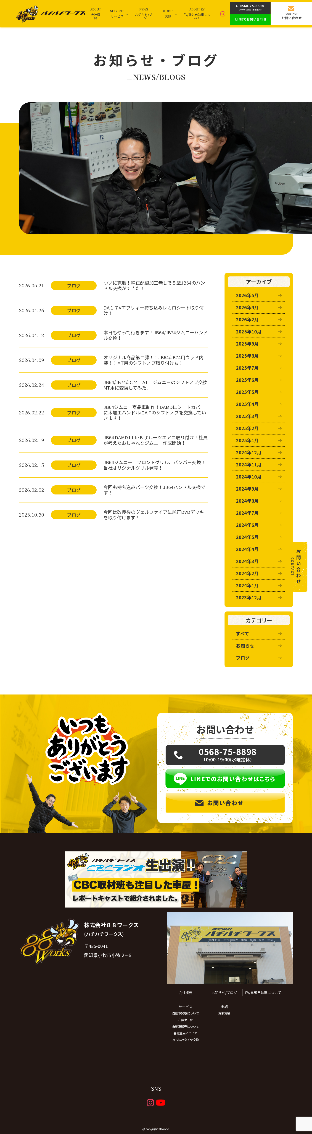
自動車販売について (185, 1026)
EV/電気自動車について (263, 992)
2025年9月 (247, 343)
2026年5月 (247, 295)
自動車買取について (185, 1013)
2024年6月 (247, 525)
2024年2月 (247, 573)
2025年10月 (249, 331)
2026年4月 (247, 307)
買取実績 (224, 1013)
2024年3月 (247, 561)
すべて (242, 633)
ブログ (243, 657)
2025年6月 (247, 380)
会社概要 (185, 992)
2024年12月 (249, 452)
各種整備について (185, 1033)
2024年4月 (247, 549)
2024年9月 (247, 488)
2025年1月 (247, 440)
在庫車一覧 (185, 1020)
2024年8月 (247, 500)
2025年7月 (247, 367)
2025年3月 (247, 416)
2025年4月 (247, 404)
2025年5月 (247, 392)
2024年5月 (247, 537)
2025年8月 (247, 355)
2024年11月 (249, 464)
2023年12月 (249, 597)
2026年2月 (247, 319)
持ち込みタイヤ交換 (185, 1040)
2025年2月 (247, 428)
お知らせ (245, 645)
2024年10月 (249, 476)
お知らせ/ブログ (224, 992)
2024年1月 (247, 585)
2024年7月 (247, 513)
